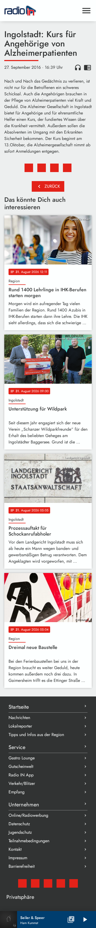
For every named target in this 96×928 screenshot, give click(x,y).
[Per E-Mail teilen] (67, 168)
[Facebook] (35, 883)
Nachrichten (19, 718)
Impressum (18, 858)
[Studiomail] (22, 883)
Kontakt (15, 849)
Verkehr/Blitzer (22, 783)
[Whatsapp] (61, 883)
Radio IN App (21, 775)
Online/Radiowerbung (28, 815)
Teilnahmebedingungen (29, 841)
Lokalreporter (20, 726)
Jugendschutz (20, 832)
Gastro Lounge (22, 758)
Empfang (17, 792)
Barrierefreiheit (22, 866)
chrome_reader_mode (87, 67)
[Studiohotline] (73, 883)
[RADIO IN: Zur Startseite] (41, 10)
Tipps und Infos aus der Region (36, 735)
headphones (78, 67)
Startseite (19, 707)
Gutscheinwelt (21, 766)
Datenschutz (19, 824)
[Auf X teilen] (41, 168)
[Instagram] (48, 883)
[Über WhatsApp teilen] (54, 168)
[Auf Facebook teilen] (29, 168)
